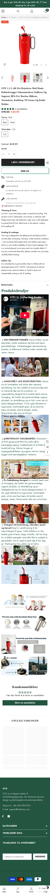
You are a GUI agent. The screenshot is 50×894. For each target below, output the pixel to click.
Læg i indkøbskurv (22, 162)
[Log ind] (31, 11)
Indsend (40, 856)
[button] (41, 65)
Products (12, 17)
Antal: (4, 148)
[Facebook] (3, 816)
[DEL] (47, 163)
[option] (25, 44)
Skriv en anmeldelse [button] (25, 702)
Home (3, 17)
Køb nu (25, 171)
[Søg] (18, 11)
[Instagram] (9, 816)
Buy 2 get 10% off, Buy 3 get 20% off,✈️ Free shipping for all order (25, 4)
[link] (13, 762)
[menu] (3, 11)
